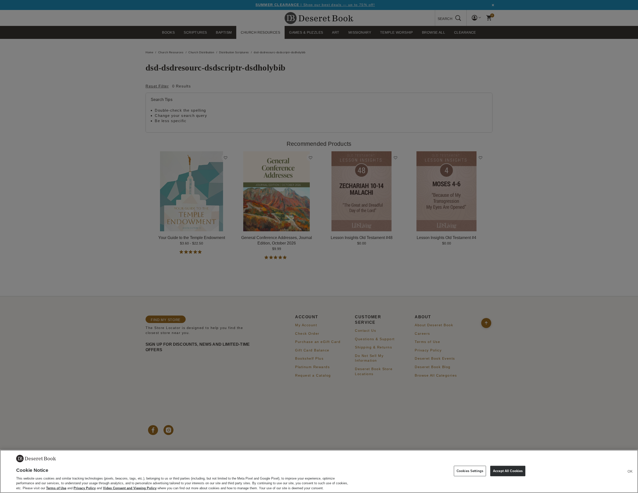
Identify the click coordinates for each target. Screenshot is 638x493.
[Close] (630, 471)
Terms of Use (56, 488)
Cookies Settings (470, 471)
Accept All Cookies (508, 471)
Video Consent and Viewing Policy (130, 488)
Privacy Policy (85, 488)
